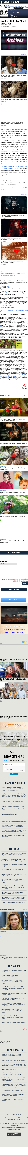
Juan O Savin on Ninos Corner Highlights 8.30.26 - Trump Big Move (12, 816)
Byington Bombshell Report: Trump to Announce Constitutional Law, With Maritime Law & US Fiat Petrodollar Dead (13, 803)
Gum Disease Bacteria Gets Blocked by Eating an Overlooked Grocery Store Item (13, 889)
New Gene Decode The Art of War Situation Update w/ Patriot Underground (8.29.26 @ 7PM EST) (12, 822)
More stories (21, 10)
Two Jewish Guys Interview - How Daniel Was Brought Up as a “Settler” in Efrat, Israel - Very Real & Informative (13, 1093)
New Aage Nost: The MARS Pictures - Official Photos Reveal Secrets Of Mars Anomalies (13, 911)
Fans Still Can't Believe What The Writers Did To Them (13, 673)
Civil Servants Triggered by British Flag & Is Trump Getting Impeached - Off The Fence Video (12, 1025)
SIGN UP (6, 774)
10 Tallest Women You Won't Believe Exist (12, 712)
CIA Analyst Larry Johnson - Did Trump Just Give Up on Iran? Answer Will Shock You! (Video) (12, 895)
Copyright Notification (21, 1130)
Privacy (2, 1130)
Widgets (18, 1133)
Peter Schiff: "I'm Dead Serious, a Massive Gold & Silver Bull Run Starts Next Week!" (12, 839)
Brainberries (3, 218)
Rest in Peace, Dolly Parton (8, 1083)
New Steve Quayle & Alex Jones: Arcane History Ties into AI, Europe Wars (12, 906)
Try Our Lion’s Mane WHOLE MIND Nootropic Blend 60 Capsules (13, 375)
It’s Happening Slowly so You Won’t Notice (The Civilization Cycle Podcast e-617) (12, 1087)
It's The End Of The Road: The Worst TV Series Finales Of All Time (6, 1055)
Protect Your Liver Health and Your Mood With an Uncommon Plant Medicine (13, 1108)
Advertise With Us (11, 1128)
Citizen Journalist (10, 293)
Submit (14, 787)
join (8, 286)
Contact (23, 1128)
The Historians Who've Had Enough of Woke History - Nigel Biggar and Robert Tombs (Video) (13, 1031)
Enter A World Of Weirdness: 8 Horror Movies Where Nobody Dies (13, 730)
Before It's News (11, 1)
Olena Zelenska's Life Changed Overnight (12, 946)
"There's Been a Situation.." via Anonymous (12, 831)
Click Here (14, 291)
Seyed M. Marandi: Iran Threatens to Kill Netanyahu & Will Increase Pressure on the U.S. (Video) (12, 901)
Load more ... (14, 613)
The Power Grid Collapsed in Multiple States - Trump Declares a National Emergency (13, 844)
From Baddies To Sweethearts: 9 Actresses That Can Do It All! (13, 216)
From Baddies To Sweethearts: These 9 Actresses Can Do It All (12, 238)
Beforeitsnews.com (12, 6)
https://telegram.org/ (21, 753)
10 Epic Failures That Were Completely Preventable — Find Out (12, 261)
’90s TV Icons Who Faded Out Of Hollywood (12, 516)
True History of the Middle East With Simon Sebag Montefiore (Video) (12, 1012)
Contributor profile (13, 10)
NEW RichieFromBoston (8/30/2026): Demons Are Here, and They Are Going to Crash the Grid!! (13, 868)
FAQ (18, 1128)
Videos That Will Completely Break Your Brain (13, 835)
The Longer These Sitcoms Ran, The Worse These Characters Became (12, 420)
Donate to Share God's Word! (14, 646)
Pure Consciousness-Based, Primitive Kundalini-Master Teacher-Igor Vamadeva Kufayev (12, 1069)
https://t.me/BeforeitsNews (19, 756)
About (3, 1128)
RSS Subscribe (11, 1133)
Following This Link (17, 379)
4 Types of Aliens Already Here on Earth (12, 1104)
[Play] (14, 629)
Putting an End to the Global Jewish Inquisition (13, 1036)
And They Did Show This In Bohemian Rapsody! (13, 443)
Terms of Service (10, 1130)
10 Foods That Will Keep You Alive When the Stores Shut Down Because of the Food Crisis (13, 1078)
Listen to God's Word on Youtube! (14, 643)
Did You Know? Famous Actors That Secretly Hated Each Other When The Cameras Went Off (13, 693)
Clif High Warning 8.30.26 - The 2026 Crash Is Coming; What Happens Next (13, 827)
